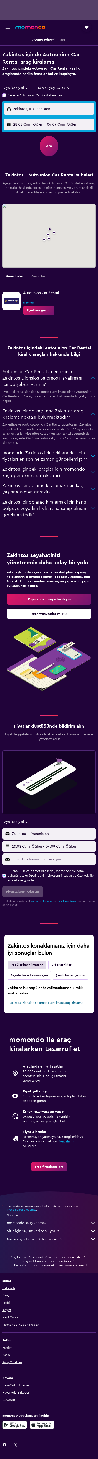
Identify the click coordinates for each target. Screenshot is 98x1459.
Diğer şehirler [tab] (61, 964)
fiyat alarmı (66, 1141)
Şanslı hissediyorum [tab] (70, 975)
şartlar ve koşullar (41, 901)
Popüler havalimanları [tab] (27, 964)
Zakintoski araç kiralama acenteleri (32, 1265)
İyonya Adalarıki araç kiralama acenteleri (46, 1261)
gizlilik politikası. (67, 901)
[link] (38, 310)
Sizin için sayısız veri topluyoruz (33, 1231)
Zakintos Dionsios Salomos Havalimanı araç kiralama (46, 1003)
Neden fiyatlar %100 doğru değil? (34, 1239)
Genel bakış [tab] (14, 276)
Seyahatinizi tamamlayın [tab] (29, 975)
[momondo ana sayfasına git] (30, 27)
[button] (8, 27)
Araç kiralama (19, 1257)
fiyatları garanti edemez (21, 1209)
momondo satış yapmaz (26, 1223)
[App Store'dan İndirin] (42, 1425)
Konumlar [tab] (38, 276)
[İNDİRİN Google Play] (14, 1425)
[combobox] (16, 88)
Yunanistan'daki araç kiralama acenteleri (57, 1257)
